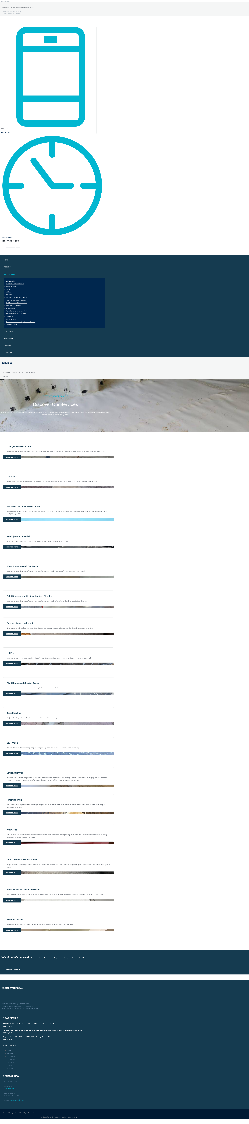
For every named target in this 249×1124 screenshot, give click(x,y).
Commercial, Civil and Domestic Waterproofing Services (19, 372)
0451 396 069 (5, 132)
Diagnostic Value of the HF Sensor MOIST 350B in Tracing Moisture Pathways (28, 1037)
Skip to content (5, 1)
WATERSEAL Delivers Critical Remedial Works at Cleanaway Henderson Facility (29, 1024)
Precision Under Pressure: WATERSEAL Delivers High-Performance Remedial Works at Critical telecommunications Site (42, 1030)
